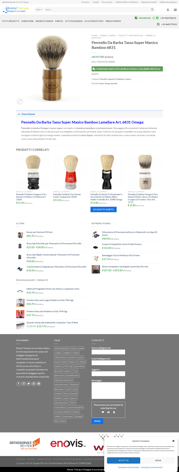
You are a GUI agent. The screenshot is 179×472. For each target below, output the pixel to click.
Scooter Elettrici (94, 21)
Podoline (58, 398)
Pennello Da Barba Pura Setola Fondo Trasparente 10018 (67, 195)
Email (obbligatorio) (101, 358)
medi (68, 389)
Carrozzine (27, 21)
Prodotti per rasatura (130, 35)
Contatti (95, 2)
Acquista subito (103, 209)
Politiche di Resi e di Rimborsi (127, 2)
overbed (58, 393)
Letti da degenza (74, 21)
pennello (114, 83)
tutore (63, 421)
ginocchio (58, 371)
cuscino (80, 357)
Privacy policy (107, 2)
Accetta (124, 460)
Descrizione (28, 114)
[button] (173, 441)
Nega (158, 460)
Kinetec (59, 21)
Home (94, 35)
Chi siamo (85, 2)
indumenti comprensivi (64, 380)
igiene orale (59, 375)
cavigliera (67, 353)
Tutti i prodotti (10, 21)
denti (64, 362)
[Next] (162, 186)
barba (101, 83)
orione (75, 389)
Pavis (66, 393)
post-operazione (61, 403)
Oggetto (96, 369)
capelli (80, 348)
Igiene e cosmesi (108, 35)
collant (76, 353)
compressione (60, 357)
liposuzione (59, 389)
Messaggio (97, 380)
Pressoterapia (113, 21)
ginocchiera (79, 366)
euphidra (58, 366)
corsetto (71, 357)
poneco (73, 398)
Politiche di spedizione (168, 2)
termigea (78, 416)
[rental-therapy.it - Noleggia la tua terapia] (16, 9)
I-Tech (74, 371)
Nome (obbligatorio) (101, 348)
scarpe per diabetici (62, 412)
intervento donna (61, 384)
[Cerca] (152, 9)
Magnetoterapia (44, 21)
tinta (56, 421)
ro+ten (72, 403)
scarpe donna (60, 407)
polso (66, 398)
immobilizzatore (72, 375)
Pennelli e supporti (107, 79)
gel (71, 366)
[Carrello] (175, 9)
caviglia (58, 353)
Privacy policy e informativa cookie (129, 467)
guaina (67, 371)
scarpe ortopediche (75, 407)
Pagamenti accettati (149, 2)
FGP (66, 366)
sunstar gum (68, 416)
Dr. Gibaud (81, 362)
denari (57, 362)
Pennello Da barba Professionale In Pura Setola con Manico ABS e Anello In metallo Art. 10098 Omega (106, 197)
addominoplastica (62, 348)
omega (107, 83)
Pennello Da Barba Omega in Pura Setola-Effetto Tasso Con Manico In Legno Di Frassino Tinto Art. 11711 (143, 198)
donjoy (71, 362)
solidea (57, 416)
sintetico (75, 412)
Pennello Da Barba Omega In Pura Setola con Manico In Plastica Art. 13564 (31, 197)
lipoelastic (74, 384)
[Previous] (16, 186)
